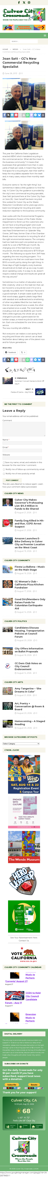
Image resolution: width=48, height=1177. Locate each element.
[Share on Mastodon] (31, 115)
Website (6, 455)
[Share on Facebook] (4, 115)
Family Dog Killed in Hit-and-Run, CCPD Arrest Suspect (29, 523)
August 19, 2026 (24, 551)
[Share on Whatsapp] (28, 115)
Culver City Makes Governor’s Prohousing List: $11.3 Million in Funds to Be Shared (29, 504)
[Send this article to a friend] (20, 115)
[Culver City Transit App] (24, 931)
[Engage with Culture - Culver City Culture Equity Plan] (24, 827)
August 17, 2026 (24, 591)
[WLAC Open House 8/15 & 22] (24, 792)
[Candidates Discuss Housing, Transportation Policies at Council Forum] (8, 630)
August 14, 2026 (24, 612)
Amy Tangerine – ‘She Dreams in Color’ (28, 690)
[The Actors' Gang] (24, 371)
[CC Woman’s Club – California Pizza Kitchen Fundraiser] (8, 584)
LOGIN (35, 1169)
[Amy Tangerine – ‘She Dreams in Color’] (8, 691)
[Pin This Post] (16, 115)
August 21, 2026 (24, 512)
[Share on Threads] (43, 115)
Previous (6, 28)
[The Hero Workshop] (24, 896)
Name (6, 440)
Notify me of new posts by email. (20, 473)
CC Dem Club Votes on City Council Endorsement (28, 666)
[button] (44, 35)
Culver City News (14, 493)
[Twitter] (24, 2)
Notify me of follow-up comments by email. (25, 469)
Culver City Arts (13, 682)
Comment (7, 420)
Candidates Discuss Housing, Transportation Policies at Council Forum (29, 632)
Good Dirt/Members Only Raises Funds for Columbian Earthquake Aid (30, 604)
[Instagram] (29, 2)
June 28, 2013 (11, 73)
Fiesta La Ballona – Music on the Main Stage (30, 568)
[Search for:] (24, 41)
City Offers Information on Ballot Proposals (29, 650)
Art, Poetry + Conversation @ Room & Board (29, 706)
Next (42, 28)
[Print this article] (24, 115)
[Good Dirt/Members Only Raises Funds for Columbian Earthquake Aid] (8, 602)
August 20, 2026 (24, 640)
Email (5, 447)
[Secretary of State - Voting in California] (24, 961)
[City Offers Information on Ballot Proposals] (8, 651)
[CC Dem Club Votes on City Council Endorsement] (8, 666)
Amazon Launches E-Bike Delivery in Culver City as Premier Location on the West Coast (30, 543)
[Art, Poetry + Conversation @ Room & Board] (8, 706)
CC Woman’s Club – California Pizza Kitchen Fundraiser (29, 584)
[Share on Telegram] (35, 115)
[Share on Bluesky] (39, 115)
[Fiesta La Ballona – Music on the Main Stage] (8, 569)
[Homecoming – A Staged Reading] (8, 724)
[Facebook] (19, 2)
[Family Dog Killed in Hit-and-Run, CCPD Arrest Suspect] (8, 523)
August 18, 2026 (24, 655)
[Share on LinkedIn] (12, 115)
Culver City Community (17, 560)
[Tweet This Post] (8, 115)
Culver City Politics (15, 621)
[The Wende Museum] (24, 862)
